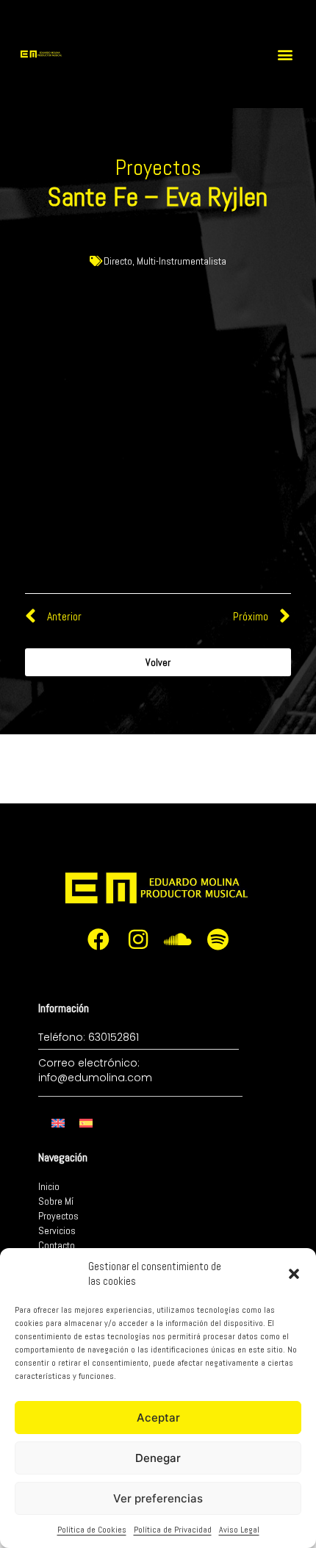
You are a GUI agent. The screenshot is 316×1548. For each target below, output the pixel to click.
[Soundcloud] (178, 939)
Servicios (57, 1230)
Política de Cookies (91, 1530)
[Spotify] (218, 939)
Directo (118, 261)
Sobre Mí (55, 1201)
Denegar (158, 1458)
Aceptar (158, 1418)
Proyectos (58, 1215)
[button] (294, 1273)
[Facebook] (98, 939)
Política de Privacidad (173, 1530)
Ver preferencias (158, 1498)
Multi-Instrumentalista (181, 261)
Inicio (49, 1186)
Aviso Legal (239, 1530)
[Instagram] (138, 939)
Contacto (56, 1245)
